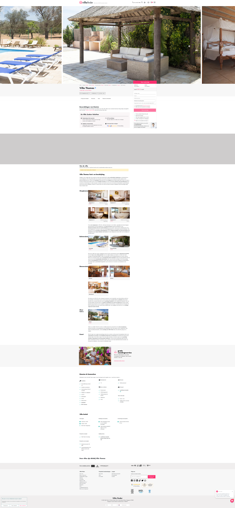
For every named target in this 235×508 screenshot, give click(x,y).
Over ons (81, 473)
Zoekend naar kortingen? (151, 477)
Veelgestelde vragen (83, 476)
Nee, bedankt (14, 505)
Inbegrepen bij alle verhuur (119, 360)
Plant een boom (83, 483)
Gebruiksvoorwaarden (146, 105)
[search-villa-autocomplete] (142, 2)
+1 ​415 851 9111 (137, 124)
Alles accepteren (23, 505)
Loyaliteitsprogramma (84, 487)
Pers (80, 486)
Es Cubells (101, 476)
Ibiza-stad (82, 90)
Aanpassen (5, 505)
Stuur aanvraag (145, 110)
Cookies (113, 476)
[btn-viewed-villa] (148, 2)
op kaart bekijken (88, 90)
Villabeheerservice (83, 482)
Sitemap (81, 477)
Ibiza (100, 475)
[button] (105, 174)
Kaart (99, 98)
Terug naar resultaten (85, 98)
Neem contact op (83, 475)
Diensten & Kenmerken (107, 98)
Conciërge (82, 479)
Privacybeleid (114, 475)
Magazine (81, 484)
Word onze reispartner (84, 488)
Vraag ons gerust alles (90, 110)
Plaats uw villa (82, 480)
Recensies (93, 98)
